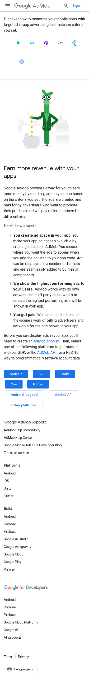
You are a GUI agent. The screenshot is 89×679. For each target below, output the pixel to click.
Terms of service (16, 453)
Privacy (23, 657)
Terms (9, 657)
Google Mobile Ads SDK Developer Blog (33, 445)
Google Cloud (13, 554)
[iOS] (32, 44)
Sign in (78, 6)
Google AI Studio (16, 539)
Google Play (12, 562)
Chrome (10, 524)
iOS (41, 374)
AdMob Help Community (22, 430)
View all (9, 569)
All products (13, 637)
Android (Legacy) (24, 395)
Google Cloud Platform (21, 622)
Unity (65, 374)
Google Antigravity (17, 547)
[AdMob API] (22, 63)
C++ (13, 384)
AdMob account (46, 341)
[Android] (18, 44)
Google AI (11, 630)
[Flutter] (74, 44)
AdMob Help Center (18, 438)
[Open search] (66, 6)
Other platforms (24, 405)
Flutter (38, 384)
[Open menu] (7, 5)
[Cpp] (60, 44)
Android (16, 374)
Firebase (10, 532)
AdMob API (46, 352)
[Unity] (46, 44)
